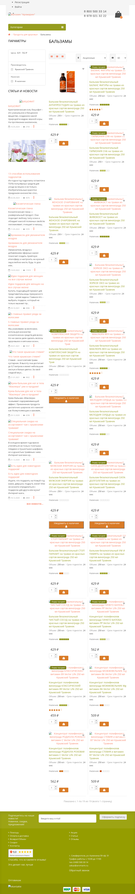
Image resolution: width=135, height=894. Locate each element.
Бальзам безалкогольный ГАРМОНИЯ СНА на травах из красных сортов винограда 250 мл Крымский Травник (107, 152)
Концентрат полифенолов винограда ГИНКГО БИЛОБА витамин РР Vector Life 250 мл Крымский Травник (106, 621)
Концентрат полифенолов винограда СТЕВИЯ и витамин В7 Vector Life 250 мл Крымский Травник (107, 753)
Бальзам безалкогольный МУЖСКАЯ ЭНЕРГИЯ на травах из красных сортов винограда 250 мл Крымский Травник (66, 482)
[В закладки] (83, 69)
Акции (74, 832)
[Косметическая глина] (27, 203)
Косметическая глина (20, 208)
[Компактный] (62, 56)
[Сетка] (51, 56)
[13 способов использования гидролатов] (27, 151)
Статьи (74, 835)
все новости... (35, 503)
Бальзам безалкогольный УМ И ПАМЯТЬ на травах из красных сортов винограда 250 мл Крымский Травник (107, 555)
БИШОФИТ (14, 106)
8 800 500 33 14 (95, 11)
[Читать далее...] (33, 127)
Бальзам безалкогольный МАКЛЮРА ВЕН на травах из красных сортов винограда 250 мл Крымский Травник (107, 350)
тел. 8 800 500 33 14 (78, 862)
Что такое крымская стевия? (24, 356)
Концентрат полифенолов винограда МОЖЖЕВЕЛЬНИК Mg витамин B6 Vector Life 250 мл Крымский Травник (107, 687)
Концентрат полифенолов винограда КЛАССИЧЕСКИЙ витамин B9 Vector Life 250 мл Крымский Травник (66, 687)
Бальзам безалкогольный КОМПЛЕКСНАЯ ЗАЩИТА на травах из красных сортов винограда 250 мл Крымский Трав (65, 355)
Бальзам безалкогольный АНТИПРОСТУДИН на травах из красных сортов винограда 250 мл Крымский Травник (66, 106)
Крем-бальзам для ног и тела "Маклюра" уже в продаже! (24, 393)
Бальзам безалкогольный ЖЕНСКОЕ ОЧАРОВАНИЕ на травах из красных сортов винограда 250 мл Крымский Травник (65, 223)
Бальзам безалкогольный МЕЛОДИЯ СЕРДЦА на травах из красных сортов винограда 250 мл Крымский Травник (107, 416)
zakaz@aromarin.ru (78, 865)
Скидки (13, 842)
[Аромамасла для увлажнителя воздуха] (27, 236)
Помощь (14, 832)
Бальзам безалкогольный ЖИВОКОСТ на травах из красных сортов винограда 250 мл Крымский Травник (107, 218)
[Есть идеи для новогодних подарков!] (27, 467)
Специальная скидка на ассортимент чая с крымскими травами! (25, 436)
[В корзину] (63, 143)
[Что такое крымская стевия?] (27, 352)
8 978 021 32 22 (95, 15)
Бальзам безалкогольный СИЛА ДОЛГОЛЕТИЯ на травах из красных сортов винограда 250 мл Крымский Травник (107, 482)
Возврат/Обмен (18, 839)
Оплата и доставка (19, 835)
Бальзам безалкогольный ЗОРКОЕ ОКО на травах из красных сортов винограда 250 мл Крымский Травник (107, 284)
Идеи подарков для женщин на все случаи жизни (26, 285)
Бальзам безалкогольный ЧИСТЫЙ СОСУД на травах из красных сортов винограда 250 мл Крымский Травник (66, 621)
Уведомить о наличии (66, 397)
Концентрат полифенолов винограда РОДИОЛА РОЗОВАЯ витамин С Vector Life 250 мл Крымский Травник (66, 753)
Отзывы (75, 839)
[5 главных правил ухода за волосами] (27, 315)
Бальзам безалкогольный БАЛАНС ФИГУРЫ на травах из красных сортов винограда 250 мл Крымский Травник (107, 86)
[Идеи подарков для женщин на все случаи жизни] (27, 277)
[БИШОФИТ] (27, 101)
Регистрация (22, 2)
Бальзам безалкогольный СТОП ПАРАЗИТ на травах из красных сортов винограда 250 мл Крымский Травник (67, 555)
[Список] (57, 56)
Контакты (15, 845)
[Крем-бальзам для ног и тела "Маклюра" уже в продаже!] (27, 385)
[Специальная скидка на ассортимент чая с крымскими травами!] (27, 425)
